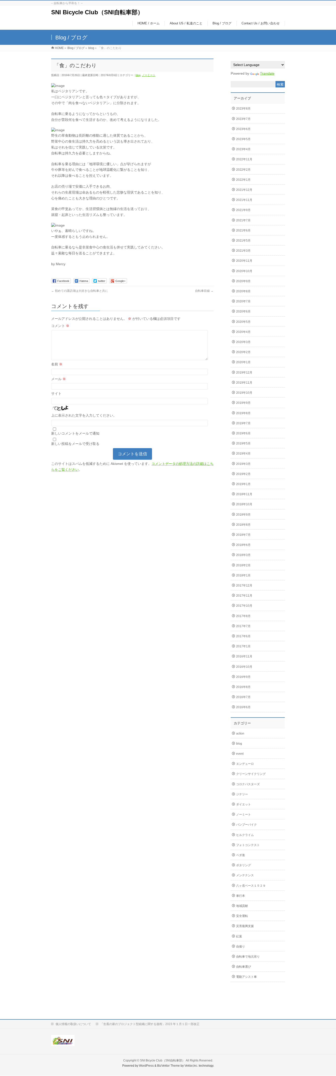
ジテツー (242, 794)
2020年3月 (243, 342)
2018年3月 (243, 555)
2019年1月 (243, 484)
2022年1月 (243, 179)
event (240, 753)
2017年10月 (244, 605)
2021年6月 (243, 230)
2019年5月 (243, 443)
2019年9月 (243, 403)
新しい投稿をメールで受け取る (75, 444)
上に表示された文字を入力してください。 (84, 415)
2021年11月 (244, 200)
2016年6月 (243, 707)
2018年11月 (244, 494)
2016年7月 (243, 697)
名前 (56, 364)
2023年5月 (243, 139)
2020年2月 (243, 352)
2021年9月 (243, 210)
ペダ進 (240, 855)
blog (138, 75)
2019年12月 (244, 372)
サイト (56, 393)
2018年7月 (243, 535)
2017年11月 (244, 595)
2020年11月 (244, 260)
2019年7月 (243, 423)
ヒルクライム (245, 835)
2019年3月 (243, 464)
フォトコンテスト (248, 845)
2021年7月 (243, 220)
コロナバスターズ (248, 784)
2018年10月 (244, 504)
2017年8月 (243, 616)
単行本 (240, 895)
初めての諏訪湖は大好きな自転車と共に (79, 291)
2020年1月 (243, 362)
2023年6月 (243, 129)
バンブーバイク (246, 824)
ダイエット (243, 804)
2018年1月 (243, 575)
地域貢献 (242, 906)
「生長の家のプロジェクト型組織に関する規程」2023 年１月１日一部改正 (149, 1024)
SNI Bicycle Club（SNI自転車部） (97, 12)
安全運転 (242, 916)
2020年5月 (243, 322)
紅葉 (239, 936)
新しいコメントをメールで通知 (75, 433)
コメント (60, 326)
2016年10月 (244, 666)
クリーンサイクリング (251, 774)
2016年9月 (243, 677)
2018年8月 (243, 524)
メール (58, 379)
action (240, 733)
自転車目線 (204, 291)
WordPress (146, 1065)
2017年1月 (243, 646)
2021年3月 (243, 250)
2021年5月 (243, 240)
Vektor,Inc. (191, 1065)
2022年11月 (244, 159)
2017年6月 (243, 636)
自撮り (240, 946)
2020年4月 (243, 332)
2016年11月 (244, 656)
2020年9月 (243, 281)
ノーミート (148, 75)
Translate (267, 73)
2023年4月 (243, 149)
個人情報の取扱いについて (73, 1024)
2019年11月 (244, 382)
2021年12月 (244, 190)
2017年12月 (244, 585)
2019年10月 (244, 392)
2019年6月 (243, 433)
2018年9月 (243, 514)
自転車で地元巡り (248, 956)
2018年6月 (243, 545)
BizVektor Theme (168, 1065)
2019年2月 (243, 474)
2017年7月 (243, 626)
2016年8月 (243, 687)
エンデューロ (245, 764)
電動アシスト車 (246, 976)
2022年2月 (243, 169)
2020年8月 (243, 291)
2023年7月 (243, 119)
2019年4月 (243, 453)
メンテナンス (245, 875)
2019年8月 (243, 413)
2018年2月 (243, 565)
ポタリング (243, 865)
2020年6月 (243, 311)
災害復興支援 (245, 926)
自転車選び (243, 966)
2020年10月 (244, 271)
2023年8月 (243, 108)
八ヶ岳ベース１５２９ (251, 885)
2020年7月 (243, 301)
